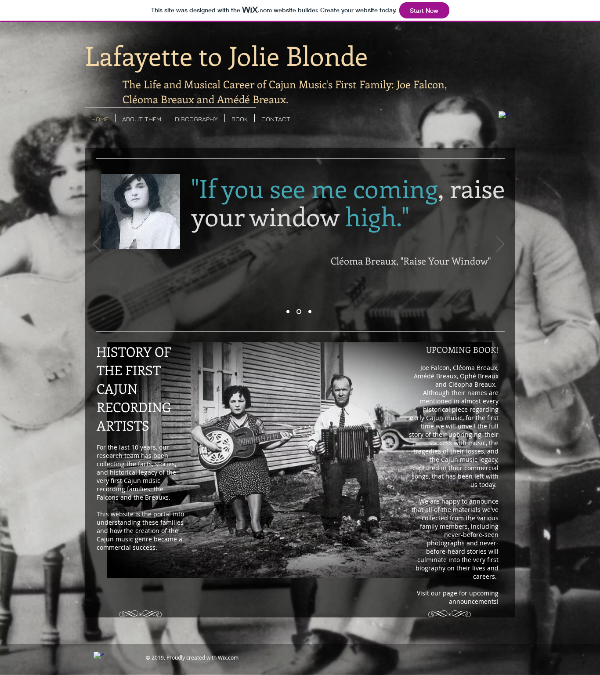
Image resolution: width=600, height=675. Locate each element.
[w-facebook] (504, 116)
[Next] (500, 244)
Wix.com (228, 657)
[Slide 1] (287, 311)
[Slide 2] (298, 311)
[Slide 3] (309, 311)
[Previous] (97, 244)
